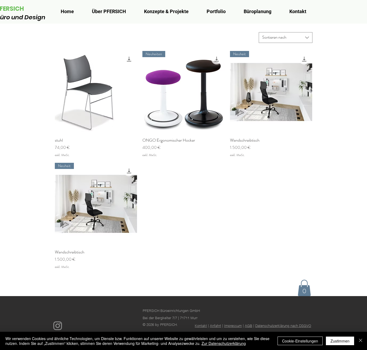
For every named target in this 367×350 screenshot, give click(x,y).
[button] (304, 288)
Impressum (233, 325)
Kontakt (201, 325)
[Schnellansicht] (96, 92)
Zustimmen (340, 341)
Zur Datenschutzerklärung (224, 343)
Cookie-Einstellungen (300, 341)
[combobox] (285, 37)
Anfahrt (215, 325)
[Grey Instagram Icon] (57, 325)
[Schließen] (360, 341)
